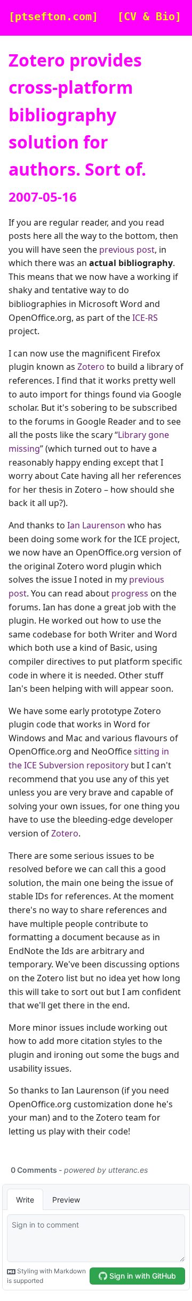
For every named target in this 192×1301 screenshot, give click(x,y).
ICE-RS (145, 318)
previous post (127, 249)
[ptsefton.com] (53, 17)
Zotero (91, 366)
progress (129, 593)
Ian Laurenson (96, 525)
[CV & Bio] (149, 17)
